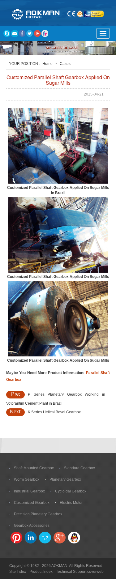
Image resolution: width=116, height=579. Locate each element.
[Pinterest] (16, 537)
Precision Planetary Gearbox (38, 514)
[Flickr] (45, 33)
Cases (65, 64)
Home (47, 64)
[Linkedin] (31, 537)
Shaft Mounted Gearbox (34, 468)
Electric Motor (71, 502)
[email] (14, 33)
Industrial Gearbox (29, 491)
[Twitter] (29, 33)
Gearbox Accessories (31, 525)
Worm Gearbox (26, 479)
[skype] (6, 33)
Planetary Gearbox (65, 479)
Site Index (17, 571)
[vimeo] (45, 537)
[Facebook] (22, 33)
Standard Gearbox (79, 468)
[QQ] (74, 537)
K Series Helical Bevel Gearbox (54, 412)
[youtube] (37, 33)
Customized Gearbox (31, 502)
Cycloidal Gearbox (70, 491)
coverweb (95, 571)
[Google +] (60, 537)
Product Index (41, 571)
